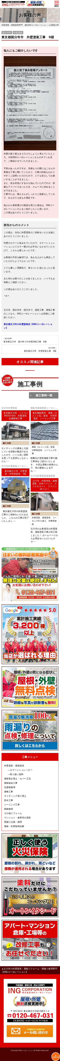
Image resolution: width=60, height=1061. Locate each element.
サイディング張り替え (15, 795)
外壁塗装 (18, 32)
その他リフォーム (13, 813)
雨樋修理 (8, 808)
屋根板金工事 (11, 782)
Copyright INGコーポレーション (22, 1050)
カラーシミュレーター (21, 769)
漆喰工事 (8, 791)
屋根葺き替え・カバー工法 (17, 778)
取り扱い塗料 (16, 774)
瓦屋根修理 (9, 787)
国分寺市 (6, 32)
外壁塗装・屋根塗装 (14, 765)
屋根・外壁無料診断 (14, 826)
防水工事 (8, 800)
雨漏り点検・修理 (13, 821)
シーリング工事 (12, 804)
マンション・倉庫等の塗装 (17, 817)
